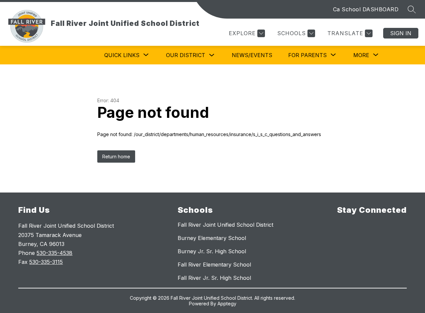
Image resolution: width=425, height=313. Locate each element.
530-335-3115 (46, 262)
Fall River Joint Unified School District (225, 224)
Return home (116, 156)
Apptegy (226, 303)
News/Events (252, 55)
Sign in (400, 33)
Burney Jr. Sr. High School (212, 251)
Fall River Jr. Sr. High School (214, 277)
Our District (185, 55)
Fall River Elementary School (214, 264)
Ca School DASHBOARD (366, 9)
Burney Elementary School (212, 238)
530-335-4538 (54, 253)
